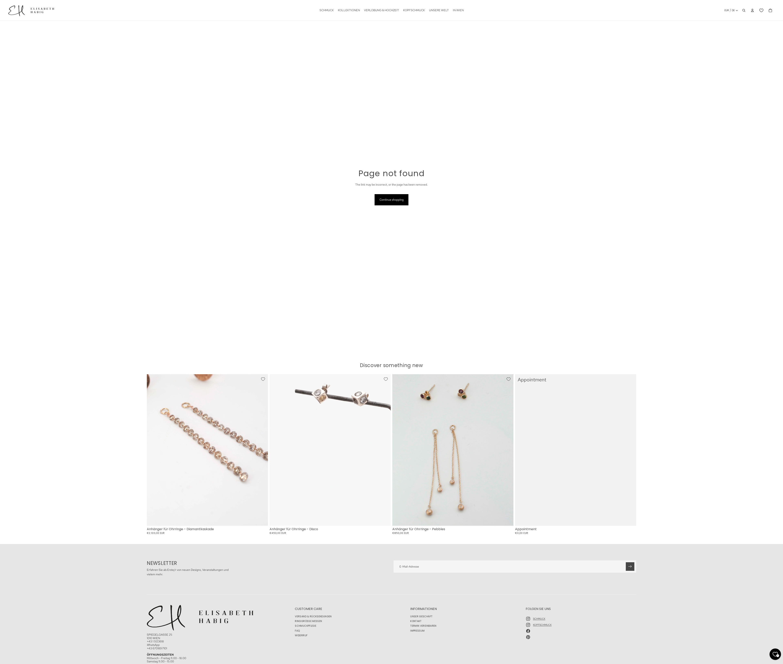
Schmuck (539, 618)
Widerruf (301, 635)
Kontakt (416, 621)
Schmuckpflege (305, 625)
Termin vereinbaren (423, 625)
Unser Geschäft (421, 616)
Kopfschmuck (542, 624)
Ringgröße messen (308, 621)
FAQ (297, 630)
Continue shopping (391, 199)
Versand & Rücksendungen (313, 616)
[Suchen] (743, 10)
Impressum (417, 630)
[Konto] (752, 10)
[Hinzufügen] (261, 519)
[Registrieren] (630, 566)
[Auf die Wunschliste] (263, 379)
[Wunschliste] (761, 10)
